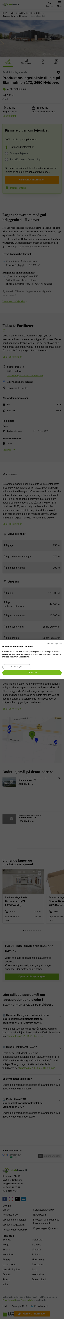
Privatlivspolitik (54, 644)
